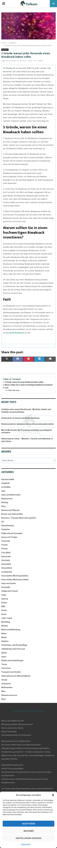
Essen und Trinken (9, 537)
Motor (4, 634)
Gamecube (6, 556)
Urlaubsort (6, 684)
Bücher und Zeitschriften (12, 514)
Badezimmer (7, 499)
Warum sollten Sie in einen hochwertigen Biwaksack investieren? (29, 385)
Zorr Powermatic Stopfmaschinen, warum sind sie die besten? (27, 789)
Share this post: (13, 390)
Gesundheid (6, 568)
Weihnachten (6, 687)
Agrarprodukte (7, 479)
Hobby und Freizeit (9, 591)
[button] (53, 795)
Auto (3, 491)
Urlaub (4, 680)
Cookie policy (26, 844)
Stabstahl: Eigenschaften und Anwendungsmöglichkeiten (25, 748)
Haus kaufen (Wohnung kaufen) (14, 576)
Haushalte (5, 587)
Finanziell (5, 541)
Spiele (4, 653)
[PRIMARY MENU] (3, 3)
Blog (3, 506)
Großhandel (6, 572)
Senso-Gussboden (9, 731)
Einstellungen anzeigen (28, 838)
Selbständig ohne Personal (13, 649)
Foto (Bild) (5, 553)
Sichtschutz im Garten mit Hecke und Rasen (20, 418)
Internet (4, 599)
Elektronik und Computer (12, 533)
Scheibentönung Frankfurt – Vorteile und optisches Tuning (25, 752)
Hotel (3, 595)
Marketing (5, 622)
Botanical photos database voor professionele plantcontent (27, 424)
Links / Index (6, 618)
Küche (4, 610)
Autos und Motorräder (11, 495)
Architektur (6, 487)
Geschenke (6, 564)
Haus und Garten (8, 583)
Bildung (4, 502)
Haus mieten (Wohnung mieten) (14, 579)
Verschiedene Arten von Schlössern (16, 735)
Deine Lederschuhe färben (12, 728)
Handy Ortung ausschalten (12, 768)
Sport (3, 657)
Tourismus (6, 668)
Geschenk (5, 560)
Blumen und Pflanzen (10, 510)
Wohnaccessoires (9, 695)
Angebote (5, 49)
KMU (3, 606)
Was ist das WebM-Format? (12, 721)
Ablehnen (28, 831)
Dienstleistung (7, 525)
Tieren (4, 664)
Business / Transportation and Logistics (18, 518)
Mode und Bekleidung (10, 630)
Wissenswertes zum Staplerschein (15, 741)
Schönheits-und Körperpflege (14, 645)
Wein (3, 691)
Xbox (3, 699)
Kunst (3, 614)
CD (2, 522)
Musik (3, 637)
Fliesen (4, 549)
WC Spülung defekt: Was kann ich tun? (17, 724)
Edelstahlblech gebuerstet (12, 765)
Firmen (4, 545)
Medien (4, 626)
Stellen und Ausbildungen (12, 660)
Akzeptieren (28, 824)
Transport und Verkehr (11, 672)
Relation (4, 641)
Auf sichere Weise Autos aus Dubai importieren (21, 745)
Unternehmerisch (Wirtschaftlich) (15, 676)
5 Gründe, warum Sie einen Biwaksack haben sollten (24, 382)
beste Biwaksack (16, 333)
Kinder (4, 603)
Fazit (6, 388)
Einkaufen (5, 529)
